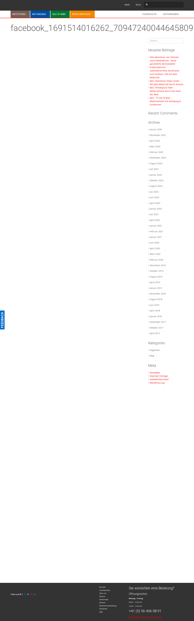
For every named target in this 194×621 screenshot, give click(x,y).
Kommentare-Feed (159, 379)
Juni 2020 (154, 242)
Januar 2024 (156, 174)
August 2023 (156, 186)
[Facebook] (25, 594)
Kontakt (102, 587)
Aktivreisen (39, 14)
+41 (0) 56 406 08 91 (145, 611)
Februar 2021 (156, 231)
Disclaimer (103, 609)
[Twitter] (28, 594)
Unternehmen (171, 14)
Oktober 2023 (156, 180)
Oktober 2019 (156, 270)
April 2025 (155, 140)
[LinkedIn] (35, 594)
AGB (101, 612)
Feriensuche (149, 14)
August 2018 (156, 299)
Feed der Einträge (159, 376)
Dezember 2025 (158, 135)
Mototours (19, 14)
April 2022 (155, 220)
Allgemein (155, 350)
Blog (152, 355)
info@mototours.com (145, 617)
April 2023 (155, 203)
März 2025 (155, 146)
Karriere (102, 602)
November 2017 (158, 321)
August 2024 (156, 163)
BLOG (138, 4)
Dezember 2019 (158, 265)
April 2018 (155, 310)
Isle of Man (58, 14)
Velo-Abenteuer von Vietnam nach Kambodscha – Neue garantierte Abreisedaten (164, 60)
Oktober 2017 (156, 327)
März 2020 (155, 254)
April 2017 (155, 333)
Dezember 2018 (158, 293)
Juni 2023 (154, 197)
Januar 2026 (156, 129)
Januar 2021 (156, 237)
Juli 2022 (154, 214)
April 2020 (155, 248)
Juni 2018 (154, 305)
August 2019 (156, 276)
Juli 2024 (154, 169)
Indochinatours (81, 14)
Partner (102, 596)
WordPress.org (157, 382)
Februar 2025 (156, 152)
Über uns (102, 593)
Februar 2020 (156, 259)
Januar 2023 (156, 208)
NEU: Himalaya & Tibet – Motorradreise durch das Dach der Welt (165, 91)
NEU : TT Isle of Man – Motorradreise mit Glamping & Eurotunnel (165, 101)
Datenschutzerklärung (107, 605)
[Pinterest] (31, 594)
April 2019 (155, 282)
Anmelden (155, 372)
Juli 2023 (154, 191)
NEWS (127, 4)
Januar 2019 (156, 288)
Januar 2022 (156, 225)
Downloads (103, 599)
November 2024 (158, 157)
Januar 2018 (156, 316)
